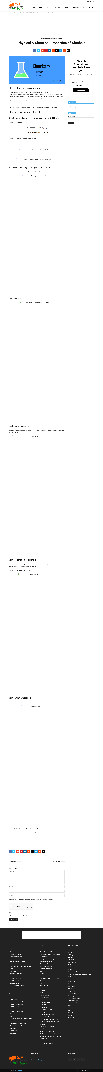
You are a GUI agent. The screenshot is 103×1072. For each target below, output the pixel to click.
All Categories (72, 955)
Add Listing (71, 952)
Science (10, 949)
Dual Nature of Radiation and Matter (49, 978)
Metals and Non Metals (16, 956)
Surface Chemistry (45, 1000)
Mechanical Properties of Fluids (18, 1023)
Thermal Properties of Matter (18, 1026)
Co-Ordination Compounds (47, 1026)
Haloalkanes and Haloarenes (47, 1029)
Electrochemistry (44, 995)
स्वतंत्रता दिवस (71, 1008)
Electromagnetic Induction (47, 964)
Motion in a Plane (14, 1006)
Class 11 (56, 7)
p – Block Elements (45, 1005)
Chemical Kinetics (44, 997)
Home (34, 7)
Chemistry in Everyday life (46, 1043)
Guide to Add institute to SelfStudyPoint (80, 974)
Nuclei (41, 983)
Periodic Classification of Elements (19, 961)
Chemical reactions (15, 952)
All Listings (71, 957)
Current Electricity (44, 956)
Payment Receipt (72, 979)
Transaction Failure (73, 1000)
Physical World (14, 999)
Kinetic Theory (14, 1030)
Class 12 (65, 7)
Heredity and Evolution (16, 973)
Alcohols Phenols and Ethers (25, 12)
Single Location (72, 993)
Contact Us (89, 7)
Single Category (72, 991)
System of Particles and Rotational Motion (21, 1018)
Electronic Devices (45, 985)
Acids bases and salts (15, 954)
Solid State (43, 990)
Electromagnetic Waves (46, 968)
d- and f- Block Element (46, 1017)
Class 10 (47, 7)
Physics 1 (11, 997)
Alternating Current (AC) (46, 966)
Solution (42, 993)
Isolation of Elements (45, 1002)
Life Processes (14, 964)
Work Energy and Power (16, 1011)
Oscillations (13, 1033)
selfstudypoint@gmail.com (44, 1060)
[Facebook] (85, 1)
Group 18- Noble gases (48, 1014)
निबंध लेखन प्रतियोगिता (73, 1003)
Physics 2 (11, 1016)
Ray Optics (43, 973)
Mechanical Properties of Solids (18, 1021)
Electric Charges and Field (46, 952)
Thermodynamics (14, 1028)
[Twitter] (93, 1)
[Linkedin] (90, 1)
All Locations (71, 959)
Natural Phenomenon (15, 976)
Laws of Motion (14, 1009)
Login (19, 1)
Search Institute (81, 90)
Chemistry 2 (41, 1024)
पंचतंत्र (69, 1005)
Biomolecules (43, 1038)
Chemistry (15, 12)
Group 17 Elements (47, 1012)
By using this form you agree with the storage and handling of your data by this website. (32, 912)
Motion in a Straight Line (16, 1004)
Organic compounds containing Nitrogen (50, 1036)
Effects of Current (14, 983)
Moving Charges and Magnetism (48, 959)
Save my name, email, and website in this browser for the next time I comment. (31, 899)
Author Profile (72, 962)
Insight (70, 969)
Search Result (71, 986)
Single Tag (71, 996)
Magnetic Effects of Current (17, 985)
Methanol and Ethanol (59, 861)
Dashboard (71, 967)
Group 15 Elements (47, 1007)
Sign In (70, 988)
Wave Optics (43, 976)
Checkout (70, 964)
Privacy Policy (71, 981)
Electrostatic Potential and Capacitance (50, 954)
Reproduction (13, 971)
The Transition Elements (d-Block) (51, 1019)
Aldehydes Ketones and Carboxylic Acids (50, 1033)
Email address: (72, 116)
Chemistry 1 (41, 988)
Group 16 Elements (47, 1009)
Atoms (42, 980)
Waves (12, 1035)
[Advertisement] (51, 25)
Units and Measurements (16, 1002)
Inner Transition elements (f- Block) (51, 1021)
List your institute (12, 1)
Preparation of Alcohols (15, 861)
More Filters (79, 85)
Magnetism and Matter (46, 961)
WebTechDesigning (19, 1070)
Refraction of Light (17, 980)
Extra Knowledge (76, 7)
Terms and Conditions (74, 998)
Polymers (42, 1041)
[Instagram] (88, 1)
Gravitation (13, 1014)
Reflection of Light (16, 978)
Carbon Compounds (15, 959)
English (40, 7)
